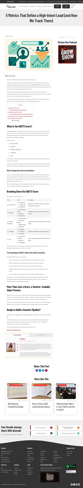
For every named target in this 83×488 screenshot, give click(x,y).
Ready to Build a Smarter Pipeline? (14, 118)
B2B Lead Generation (23, 6)
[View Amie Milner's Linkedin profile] (17, 350)
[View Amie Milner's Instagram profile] (17, 345)
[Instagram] (74, 484)
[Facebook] (72, 484)
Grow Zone (50, 6)
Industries (39, 6)
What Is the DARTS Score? (13, 108)
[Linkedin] (76, 484)
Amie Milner (12, 75)
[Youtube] (79, 484)
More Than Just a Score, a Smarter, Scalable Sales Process (20, 116)
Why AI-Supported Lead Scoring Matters (18, 110)
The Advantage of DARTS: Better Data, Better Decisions (21, 114)
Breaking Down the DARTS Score (14, 112)
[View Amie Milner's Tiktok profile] (17, 347)
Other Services (32, 6)
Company (45, 6)
